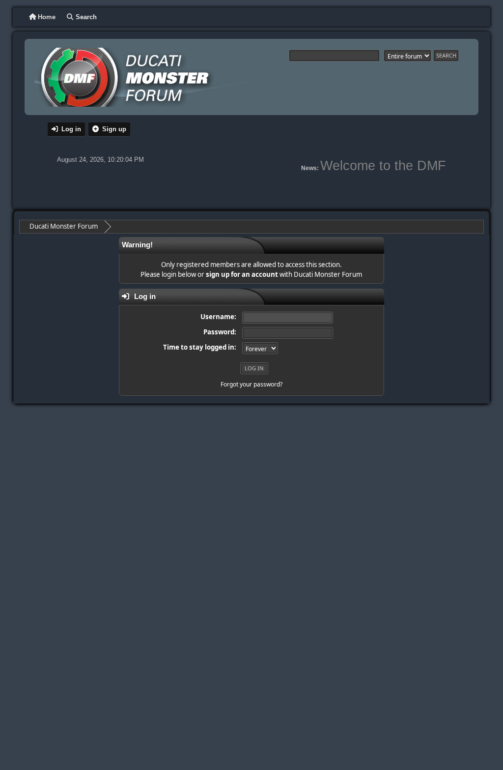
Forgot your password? (251, 384)
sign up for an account (242, 274)
